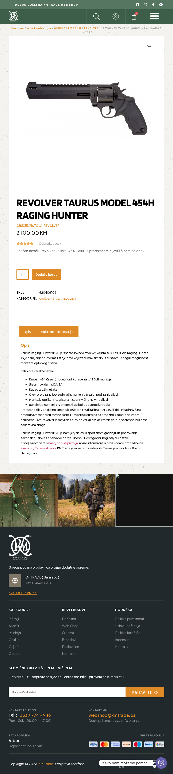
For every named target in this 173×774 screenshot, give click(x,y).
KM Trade (45, 764)
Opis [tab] (27, 331)
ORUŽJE (59, 28)
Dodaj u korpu (46, 274)
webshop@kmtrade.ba (112, 715)
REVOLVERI (92, 28)
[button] (149, 45)
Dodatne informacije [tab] (56, 331)
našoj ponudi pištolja (63, 443)
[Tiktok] (153, 4)
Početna (17, 28)
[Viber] (161, 763)
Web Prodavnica (39, 28)
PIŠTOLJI (74, 28)
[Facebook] (137, 4)
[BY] (161, 4)
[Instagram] (145, 4)
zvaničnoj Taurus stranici (38, 448)
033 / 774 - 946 (35, 715)
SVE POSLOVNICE (23, 593)
